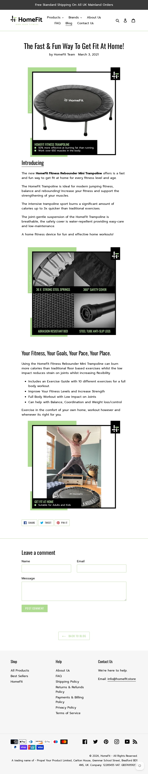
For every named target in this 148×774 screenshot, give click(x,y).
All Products (20, 670)
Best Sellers (19, 676)
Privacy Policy (66, 707)
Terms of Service (68, 713)
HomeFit (17, 681)
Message (28, 578)
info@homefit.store (122, 679)
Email (81, 561)
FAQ (59, 676)
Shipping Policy (67, 681)
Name (26, 561)
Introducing (33, 162)
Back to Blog (77, 636)
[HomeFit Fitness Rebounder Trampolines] (74, 293)
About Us (63, 670)
